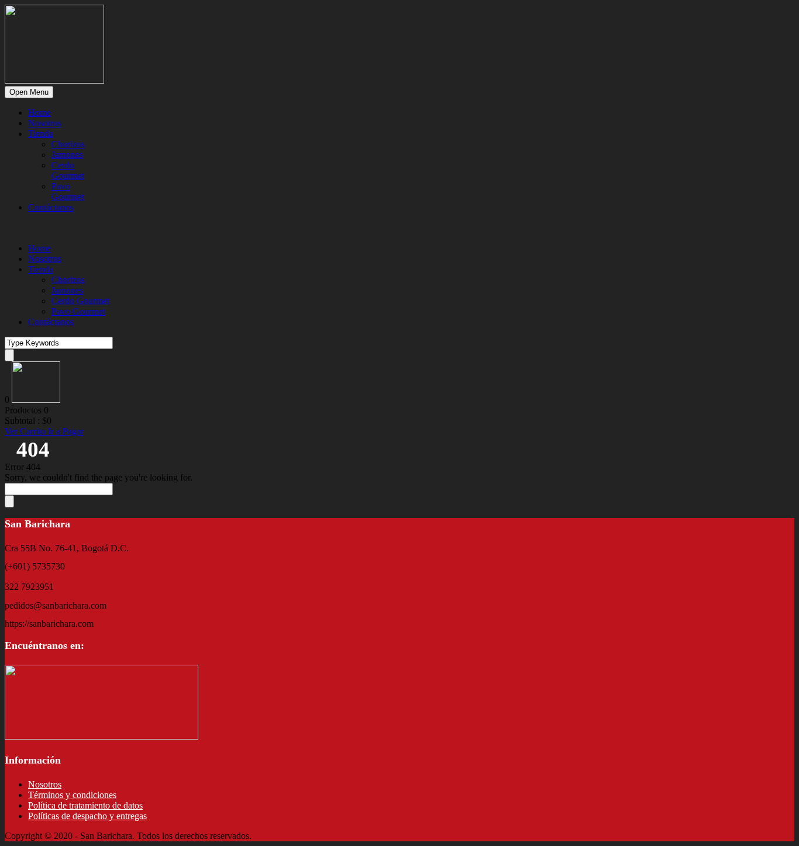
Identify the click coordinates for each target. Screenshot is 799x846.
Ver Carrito (26, 431)
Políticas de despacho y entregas (87, 816)
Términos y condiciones (72, 795)
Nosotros (44, 123)
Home (39, 113)
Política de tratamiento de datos (85, 805)
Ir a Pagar (66, 431)
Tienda (40, 134)
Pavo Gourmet (67, 191)
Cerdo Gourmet (67, 170)
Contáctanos (51, 207)
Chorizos (68, 144)
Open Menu (29, 92)
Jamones (67, 155)
